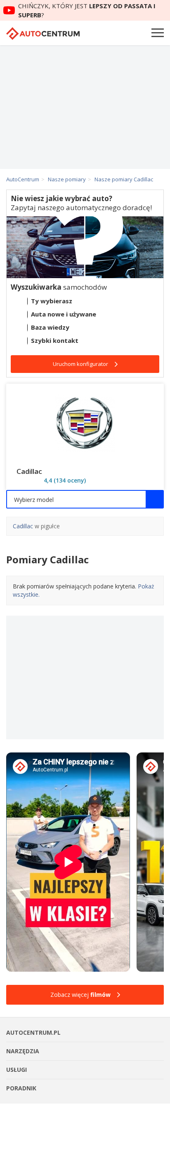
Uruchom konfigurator (80, 364)
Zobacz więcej (80, 994)
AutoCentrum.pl (43, 33)
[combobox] (85, 499)
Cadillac (23, 526)
